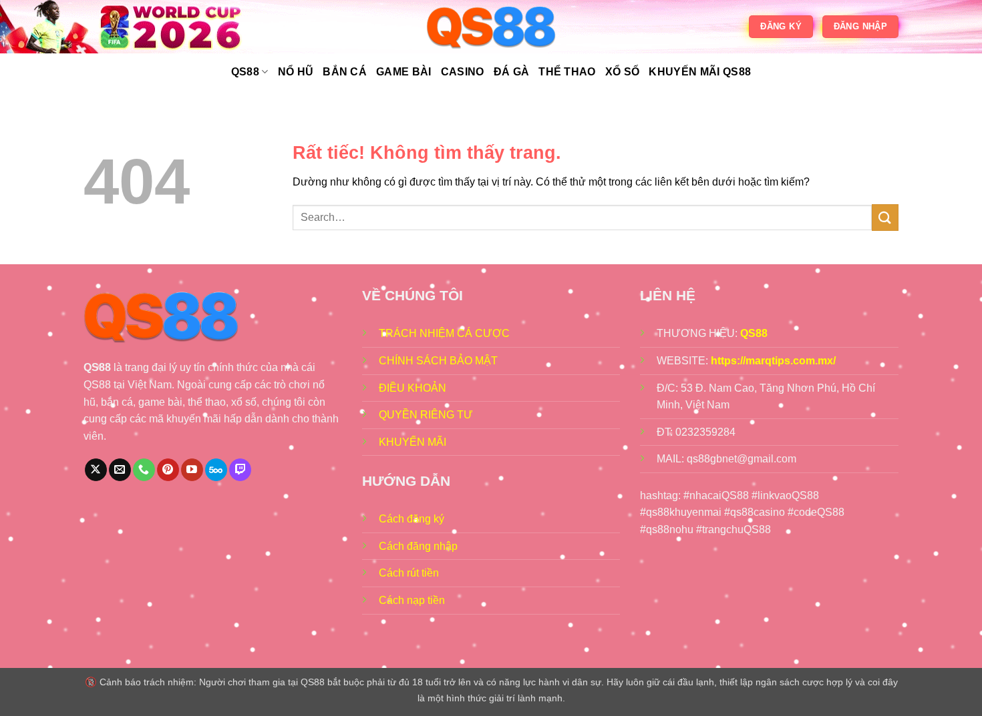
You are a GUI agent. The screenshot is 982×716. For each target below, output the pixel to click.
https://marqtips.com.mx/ (773, 360)
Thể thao (567, 71)
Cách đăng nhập (418, 546)
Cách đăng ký (411, 518)
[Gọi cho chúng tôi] (144, 469)
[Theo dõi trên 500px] (216, 469)
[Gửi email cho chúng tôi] (120, 469)
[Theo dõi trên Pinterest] (168, 469)
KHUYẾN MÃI (412, 442)
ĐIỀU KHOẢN (412, 388)
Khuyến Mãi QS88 (700, 71)
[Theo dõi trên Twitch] (240, 469)
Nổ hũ (296, 71)
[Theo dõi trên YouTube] (192, 469)
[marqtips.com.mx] (491, 26)
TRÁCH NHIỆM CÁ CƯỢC (444, 333)
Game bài (404, 71)
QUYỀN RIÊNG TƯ (426, 414)
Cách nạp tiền (412, 600)
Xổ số (622, 71)
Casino (462, 71)
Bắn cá (345, 71)
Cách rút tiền (409, 573)
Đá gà (512, 71)
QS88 (245, 71)
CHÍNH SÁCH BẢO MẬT (438, 360)
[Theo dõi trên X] (96, 469)
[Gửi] (885, 217)
